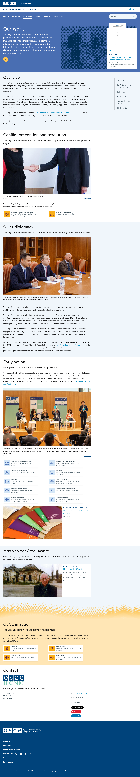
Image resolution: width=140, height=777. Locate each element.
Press (5, 758)
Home (6, 16)
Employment (8, 745)
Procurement (20, 771)
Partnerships (8, 762)
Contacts (6, 741)
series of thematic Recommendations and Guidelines (56, 113)
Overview (120, 80)
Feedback (63, 771)
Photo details (87, 199)
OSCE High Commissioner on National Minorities (21, 9)
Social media (8, 754)
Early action (121, 96)
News (38, 16)
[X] (15, 753)
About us (16, 16)
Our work (27, 16)
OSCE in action (122, 108)
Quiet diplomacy (123, 92)
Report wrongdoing (50, 771)
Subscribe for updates (11, 750)
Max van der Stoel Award (123, 102)
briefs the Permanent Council (69, 345)
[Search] (134, 16)
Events (47, 16)
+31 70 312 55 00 (82, 694)
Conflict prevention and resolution (124, 86)
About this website (34, 771)
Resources (58, 16)
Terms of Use (7, 771)
